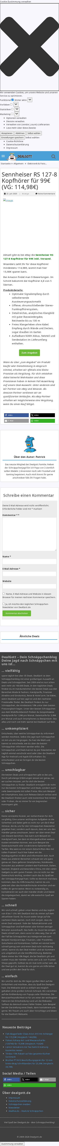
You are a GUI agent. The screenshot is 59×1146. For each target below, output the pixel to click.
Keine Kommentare (46, 193)
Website (7, 581)
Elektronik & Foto (36, 163)
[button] (29, 47)
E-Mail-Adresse (11, 568)
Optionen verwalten (16, 118)
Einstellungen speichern (12, 137)
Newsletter (14, 1107)
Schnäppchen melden (19, 1104)
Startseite (6, 163)
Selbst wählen (34, 133)
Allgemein (19, 163)
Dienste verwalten (15, 121)
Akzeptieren (6, 133)
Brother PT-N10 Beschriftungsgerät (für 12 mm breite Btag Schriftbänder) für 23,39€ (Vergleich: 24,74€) (29, 1063)
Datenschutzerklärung (17, 144)
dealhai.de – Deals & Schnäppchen (26, 1110)
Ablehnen (20, 133)
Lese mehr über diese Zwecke (21, 127)
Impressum (12, 147)
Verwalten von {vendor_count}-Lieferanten (28, 124)
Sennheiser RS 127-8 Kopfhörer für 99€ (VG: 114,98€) (29, 180)
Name (7, 556)
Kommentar (10, 515)
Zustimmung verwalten (12, 1143)
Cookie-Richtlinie (14, 141)
